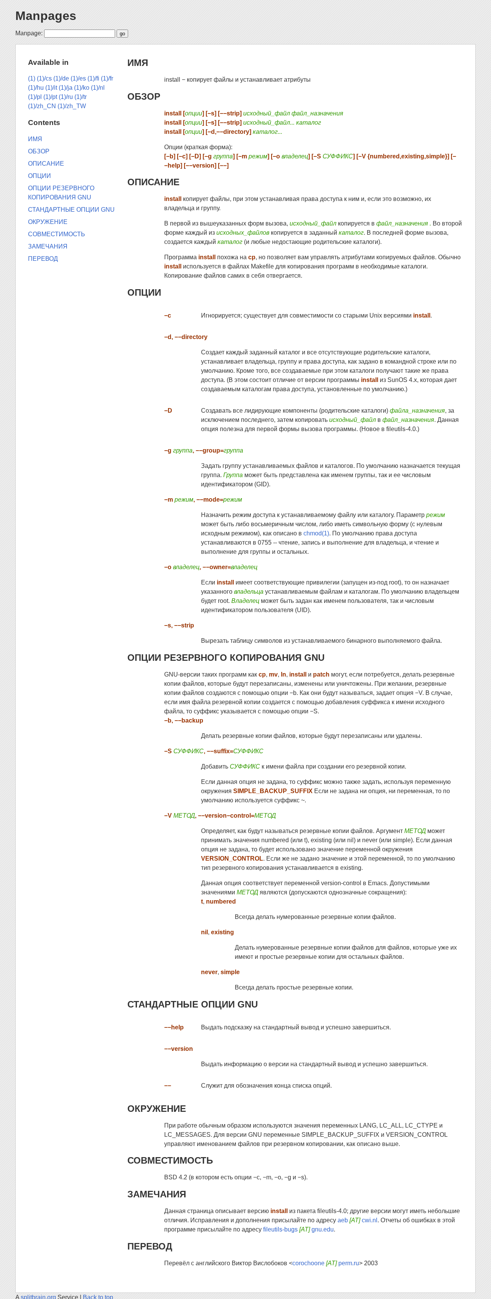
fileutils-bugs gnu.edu (298, 1229)
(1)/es (78, 78)
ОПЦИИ (144, 292)
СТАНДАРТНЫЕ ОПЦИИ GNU (192, 1004)
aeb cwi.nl (357, 1220)
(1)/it (51, 87)
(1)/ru (66, 97)
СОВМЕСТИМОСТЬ (170, 1160)
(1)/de (61, 78)
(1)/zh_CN (42, 106)
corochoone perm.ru (325, 1263)
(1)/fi (93, 78)
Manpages (45, 16)
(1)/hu (36, 87)
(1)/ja (65, 87)
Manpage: (29, 33)
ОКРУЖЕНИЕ (156, 1108)
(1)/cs (44, 78)
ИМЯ (137, 63)
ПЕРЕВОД (149, 1246)
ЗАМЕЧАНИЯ (156, 1194)
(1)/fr (107, 78)
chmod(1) (316, 533)
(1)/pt (50, 97)
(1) (31, 78)
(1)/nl (98, 87)
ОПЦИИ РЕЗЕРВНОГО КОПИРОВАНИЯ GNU (226, 657)
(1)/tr (80, 97)
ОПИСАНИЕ (153, 182)
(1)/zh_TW (72, 106)
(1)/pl (35, 97)
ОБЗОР (143, 96)
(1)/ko (81, 87)
